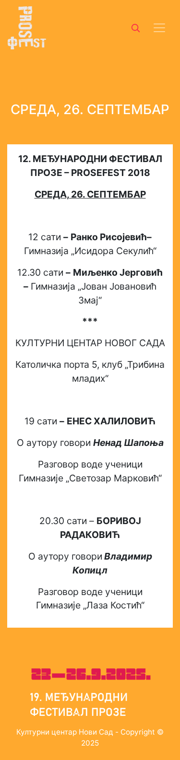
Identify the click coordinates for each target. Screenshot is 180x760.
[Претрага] (135, 28)
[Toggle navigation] (159, 28)
